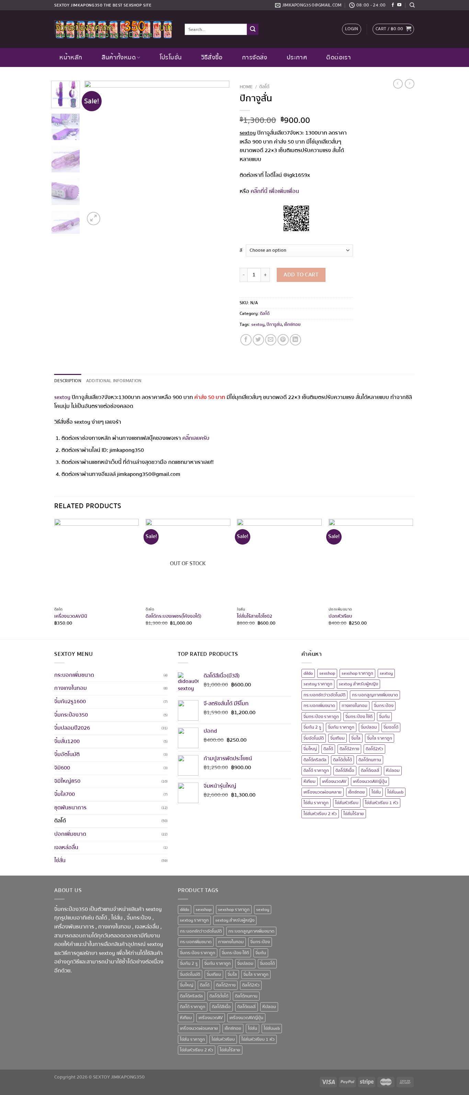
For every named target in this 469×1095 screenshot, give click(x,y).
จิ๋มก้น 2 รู (312, 727)
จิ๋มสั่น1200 (67, 741)
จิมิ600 (62, 767)
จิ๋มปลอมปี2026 (72, 727)
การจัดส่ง (254, 57)
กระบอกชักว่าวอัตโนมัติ (324, 695)
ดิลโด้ (264, 86)
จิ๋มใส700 (64, 794)
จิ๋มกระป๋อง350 (71, 714)
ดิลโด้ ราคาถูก (316, 770)
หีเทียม (310, 781)
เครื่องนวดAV (334, 781)
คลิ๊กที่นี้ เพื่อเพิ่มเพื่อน (275, 191)
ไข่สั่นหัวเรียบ (346, 802)
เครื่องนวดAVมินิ (70, 616)
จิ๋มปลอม (369, 727)
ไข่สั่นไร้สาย (353, 813)
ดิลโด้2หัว (374, 748)
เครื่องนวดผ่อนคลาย (323, 792)
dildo (308, 673)
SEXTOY (101, 1077)
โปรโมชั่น (171, 57)
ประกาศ (297, 57)
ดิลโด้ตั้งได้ (342, 759)
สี (241, 250)
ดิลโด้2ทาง (349, 748)
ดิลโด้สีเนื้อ (344, 770)
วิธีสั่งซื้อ (212, 57)
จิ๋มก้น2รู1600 (70, 701)
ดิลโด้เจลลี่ (370, 770)
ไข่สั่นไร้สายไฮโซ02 (254, 616)
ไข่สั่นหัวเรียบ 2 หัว (320, 813)
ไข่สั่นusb (395, 792)
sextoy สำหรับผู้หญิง (358, 684)
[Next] (218, 154)
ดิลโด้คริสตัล (315, 759)
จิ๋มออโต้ (391, 727)
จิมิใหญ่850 (67, 781)
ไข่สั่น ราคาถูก (316, 802)
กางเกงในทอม (70, 688)
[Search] (412, 5)
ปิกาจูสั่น (274, 324)
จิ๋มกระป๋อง (383, 705)
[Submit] (253, 29)
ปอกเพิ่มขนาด (70, 834)
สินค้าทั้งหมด (119, 57)
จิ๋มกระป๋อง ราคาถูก (321, 716)
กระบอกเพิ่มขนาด (74, 675)
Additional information (114, 380)
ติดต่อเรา (338, 57)
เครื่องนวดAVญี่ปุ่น (370, 781)
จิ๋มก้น (384, 716)
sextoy (257, 324)
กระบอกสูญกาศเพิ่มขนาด (375, 695)
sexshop (327, 673)
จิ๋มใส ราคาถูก (379, 738)
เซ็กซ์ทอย (292, 324)
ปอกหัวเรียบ (340, 616)
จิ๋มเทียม (337, 738)
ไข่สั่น (60, 860)
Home (246, 86)
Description (67, 380)
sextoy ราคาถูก (318, 684)
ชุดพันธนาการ (70, 807)
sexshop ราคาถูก (357, 673)
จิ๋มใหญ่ (310, 748)
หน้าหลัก (70, 57)
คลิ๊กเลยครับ (195, 438)
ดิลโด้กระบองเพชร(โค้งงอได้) (173, 616)
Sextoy (62, 5)
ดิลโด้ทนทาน (369, 759)
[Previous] (96, 154)
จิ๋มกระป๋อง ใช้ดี (359, 716)
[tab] (67, 381)
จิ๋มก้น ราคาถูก (341, 727)
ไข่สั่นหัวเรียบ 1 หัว (381, 802)
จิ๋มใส (356, 738)
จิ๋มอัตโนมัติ (67, 754)
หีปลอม (393, 770)
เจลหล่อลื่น (66, 847)
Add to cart (301, 274)
